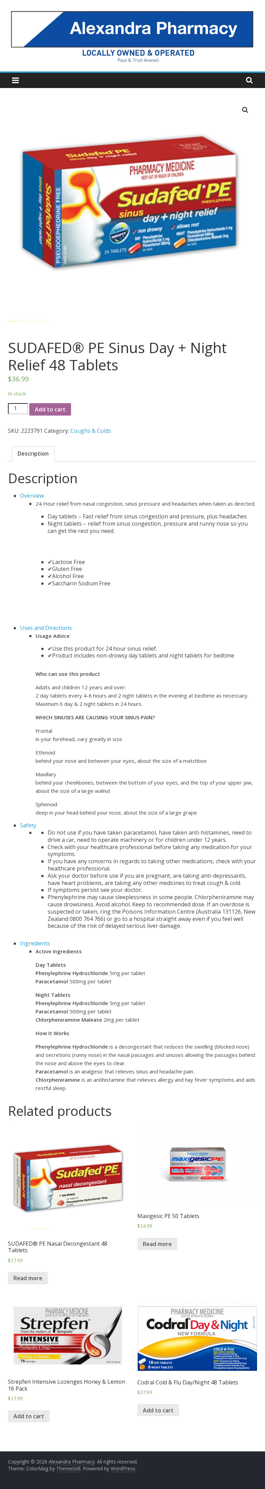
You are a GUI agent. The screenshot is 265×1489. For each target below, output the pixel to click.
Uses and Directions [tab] (46, 628)
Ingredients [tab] (35, 943)
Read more (27, 1278)
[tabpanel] (140, 559)
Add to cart (50, 409)
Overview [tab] (32, 495)
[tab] (33, 453)
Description (33, 453)
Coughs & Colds (90, 431)
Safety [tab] (28, 825)
